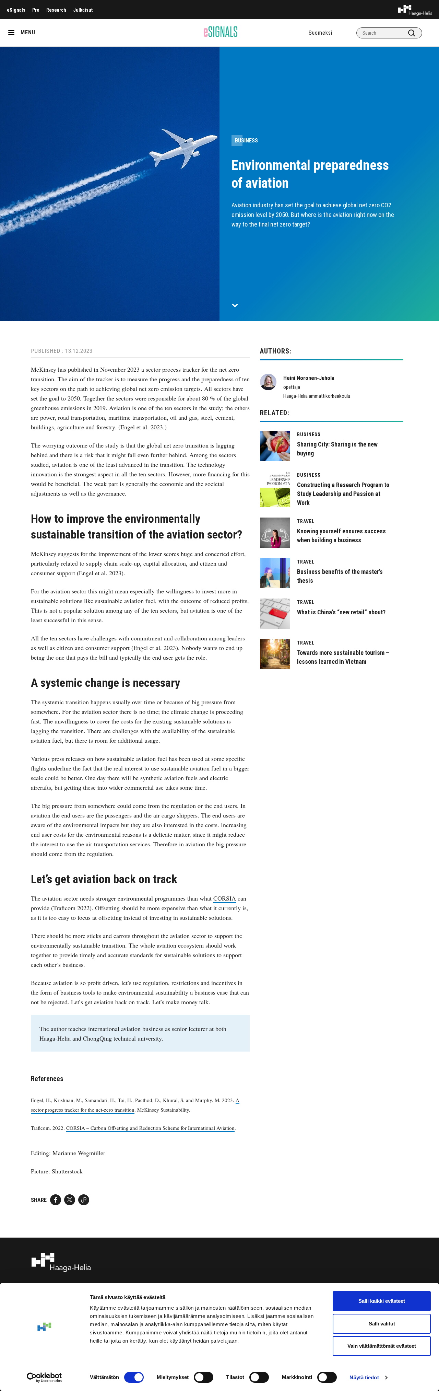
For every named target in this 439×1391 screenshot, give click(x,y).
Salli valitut (382, 1323)
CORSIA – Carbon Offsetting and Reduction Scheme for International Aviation (150, 1127)
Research (56, 10)
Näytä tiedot (364, 1377)
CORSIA (224, 898)
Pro (35, 10)
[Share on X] (69, 1199)
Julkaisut (83, 10)
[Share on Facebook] (55, 1199)
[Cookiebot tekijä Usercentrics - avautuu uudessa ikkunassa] (44, 1377)
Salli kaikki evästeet (381, 1301)
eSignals (16, 10)
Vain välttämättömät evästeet (381, 1346)
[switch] (203, 1377)
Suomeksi (320, 33)
